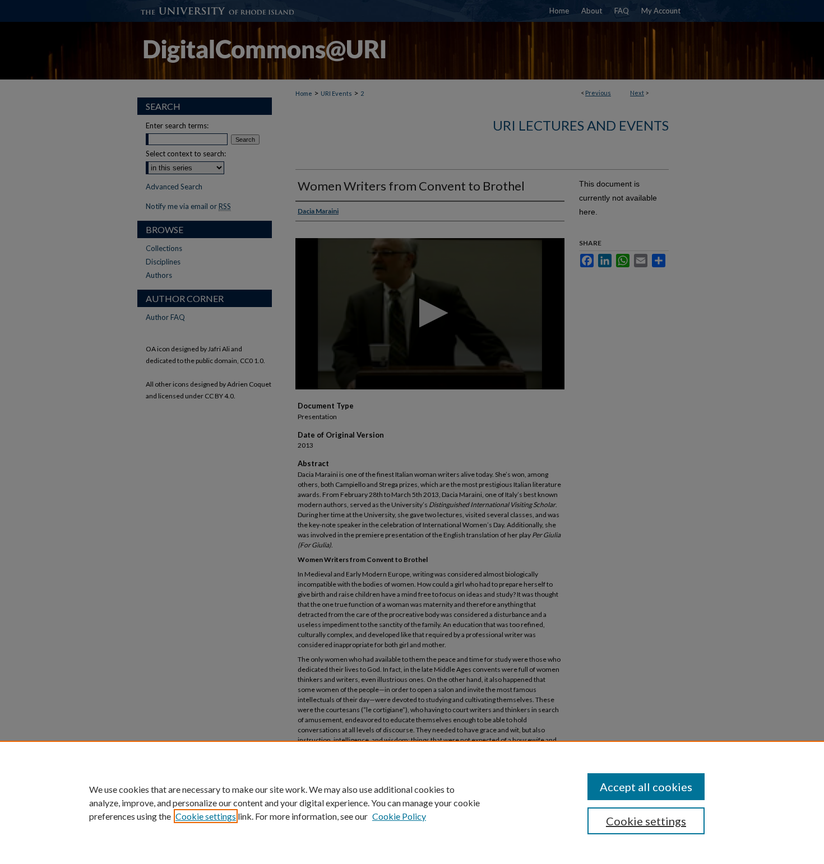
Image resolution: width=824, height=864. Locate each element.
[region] (412, 802)
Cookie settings (205, 816)
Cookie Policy (399, 816)
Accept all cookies (646, 786)
